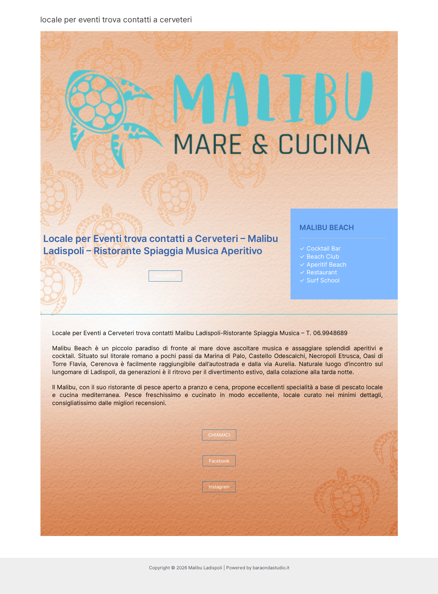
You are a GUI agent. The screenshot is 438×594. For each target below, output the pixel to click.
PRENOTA (165, 276)
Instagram (219, 487)
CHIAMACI (219, 435)
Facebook (219, 461)
